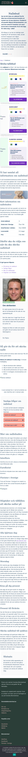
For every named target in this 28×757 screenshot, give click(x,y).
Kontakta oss (5, 708)
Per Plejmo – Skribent (8, 302)
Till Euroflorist (18, 130)
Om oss (3, 706)
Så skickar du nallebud (10, 266)
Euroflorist (13, 107)
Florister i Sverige (15, 139)
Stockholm (4, 724)
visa (10, 54)
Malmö (3, 728)
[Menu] (26, 2)
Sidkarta (3, 713)
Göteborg (4, 726)
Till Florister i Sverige (18, 163)
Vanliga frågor (7, 268)
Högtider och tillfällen (9, 272)
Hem (1, 60)
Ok (14, 754)
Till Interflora (18, 99)
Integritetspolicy (6, 711)
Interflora (13, 74)
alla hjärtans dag (21, 540)
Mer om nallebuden (9, 270)
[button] (14, 415)
